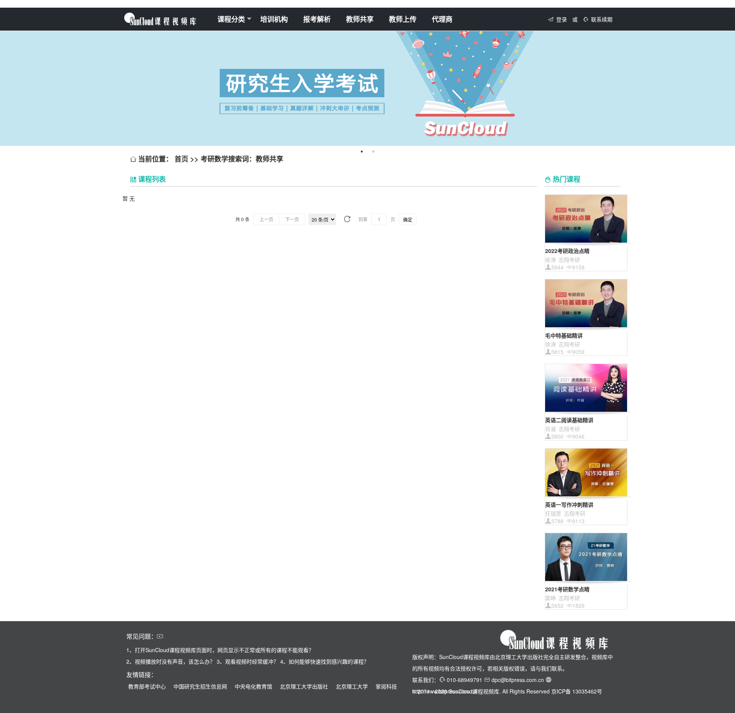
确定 (407, 219)
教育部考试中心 (147, 686)
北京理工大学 (352, 686)
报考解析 (317, 19)
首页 (182, 159)
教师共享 (360, 19)
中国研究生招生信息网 (200, 686)
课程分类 (231, 19)
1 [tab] (362, 151)
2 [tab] (373, 151)
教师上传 (402, 19)
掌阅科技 (386, 686)
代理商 (442, 19)
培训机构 (274, 19)
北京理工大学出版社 (304, 686)
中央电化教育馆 (253, 686)
